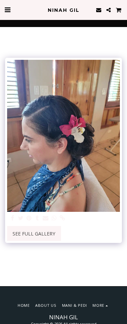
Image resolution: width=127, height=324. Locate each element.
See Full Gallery (34, 233)
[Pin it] (29, 218)
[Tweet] (21, 218)
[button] (7, 10)
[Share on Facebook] (12, 218)
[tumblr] (38, 218)
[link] (62, 218)
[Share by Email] (46, 218)
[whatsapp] (54, 218)
